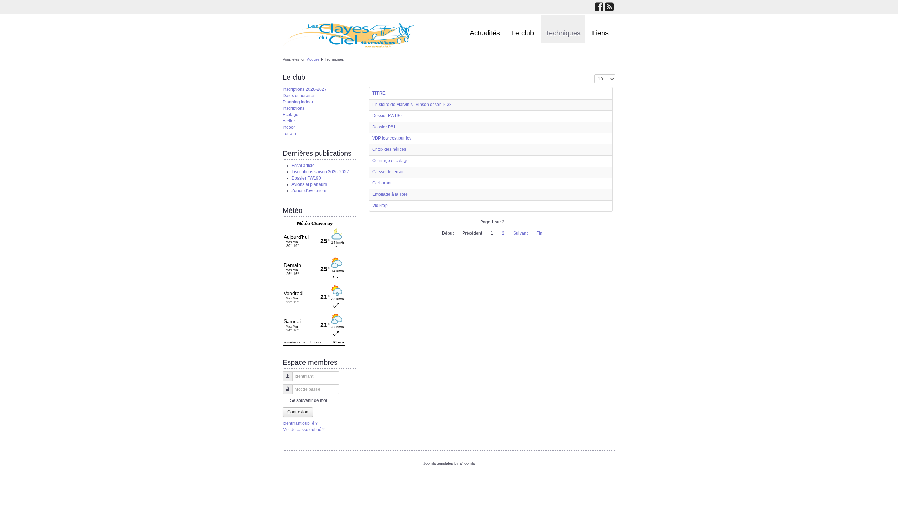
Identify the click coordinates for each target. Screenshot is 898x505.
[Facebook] (599, 7)
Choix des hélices (389, 149)
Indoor (289, 127)
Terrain (289, 133)
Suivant (520, 233)
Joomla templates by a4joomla (449, 463)
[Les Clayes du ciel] (348, 34)
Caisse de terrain (388, 171)
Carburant (381, 183)
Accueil (313, 59)
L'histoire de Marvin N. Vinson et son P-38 (412, 104)
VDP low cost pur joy (391, 138)
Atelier (289, 121)
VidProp (380, 205)
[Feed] (609, 7)
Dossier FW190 (387, 115)
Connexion (297, 412)
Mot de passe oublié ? (304, 429)
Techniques (563, 33)
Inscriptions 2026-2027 (305, 89)
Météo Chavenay (315, 223)
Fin (539, 233)
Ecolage (291, 114)
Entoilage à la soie (390, 194)
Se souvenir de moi (308, 400)
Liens (600, 33)
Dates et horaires (299, 95)
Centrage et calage (390, 160)
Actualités (485, 33)
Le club (522, 33)
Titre (379, 93)
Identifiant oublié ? (300, 423)
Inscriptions (293, 108)
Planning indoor (298, 102)
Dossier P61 (384, 126)
